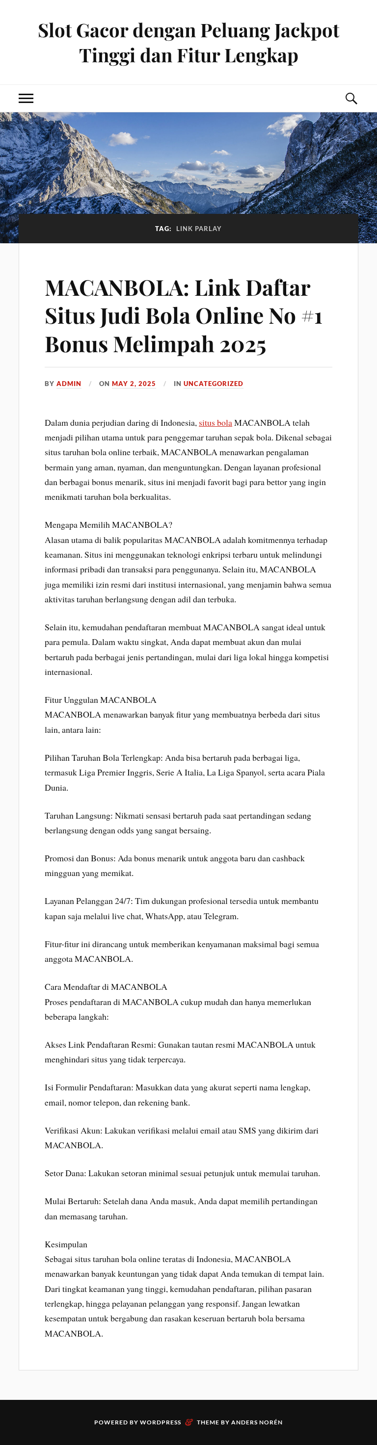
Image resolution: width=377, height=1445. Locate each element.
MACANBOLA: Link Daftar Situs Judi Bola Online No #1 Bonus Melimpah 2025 (184, 315)
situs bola (215, 422)
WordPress (160, 1422)
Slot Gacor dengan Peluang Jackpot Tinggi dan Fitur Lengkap (188, 42)
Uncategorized (213, 383)
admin (68, 383)
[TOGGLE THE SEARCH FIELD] (351, 98)
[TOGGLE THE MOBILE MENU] (26, 98)
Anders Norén (257, 1422)
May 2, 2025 (134, 383)
